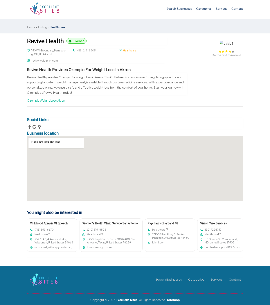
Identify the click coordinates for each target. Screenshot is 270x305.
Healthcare (57, 27)
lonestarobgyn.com (99, 247)
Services (221, 8)
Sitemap (173, 300)
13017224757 (213, 229)
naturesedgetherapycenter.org (53, 247)
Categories (204, 8)
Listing (42, 27)
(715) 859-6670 (44, 229)
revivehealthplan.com (45, 60)
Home (31, 27)
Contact (237, 8)
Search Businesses (179, 8)
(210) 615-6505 (96, 229)
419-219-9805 (86, 50)
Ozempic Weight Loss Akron (46, 100)
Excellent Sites (127, 300)
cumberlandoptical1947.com (222, 247)
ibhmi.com (158, 242)
